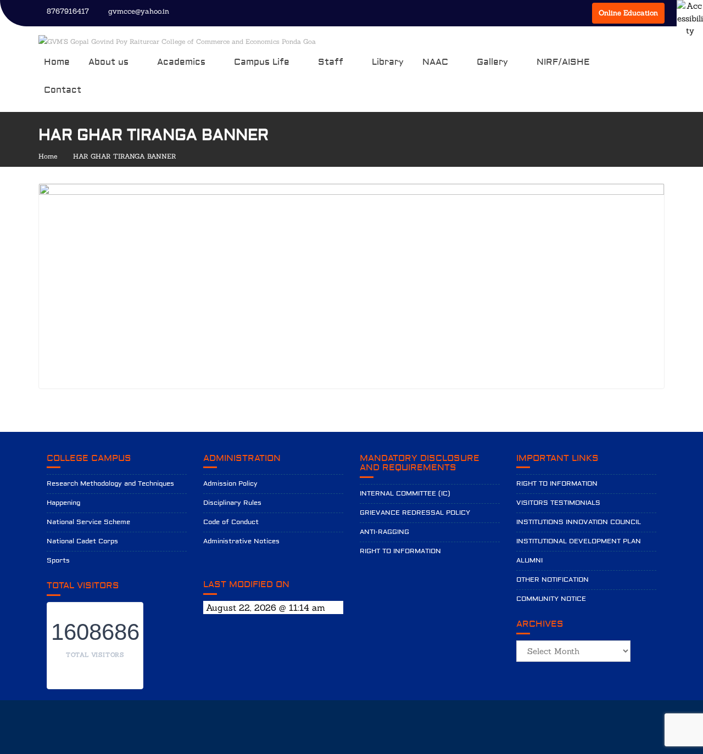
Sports (58, 560)
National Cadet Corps (82, 541)
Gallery (492, 62)
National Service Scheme (88, 522)
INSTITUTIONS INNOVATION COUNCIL (578, 522)
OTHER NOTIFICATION (552, 580)
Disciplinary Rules (232, 503)
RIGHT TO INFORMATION (400, 551)
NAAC (435, 62)
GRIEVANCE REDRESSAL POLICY (415, 513)
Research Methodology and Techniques (110, 484)
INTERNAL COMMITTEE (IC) (405, 493)
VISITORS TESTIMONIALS (558, 503)
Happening (63, 503)
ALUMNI (529, 560)
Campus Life (261, 62)
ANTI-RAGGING (384, 532)
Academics (181, 62)
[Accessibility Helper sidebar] (690, 13)
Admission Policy (230, 484)
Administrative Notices (241, 541)
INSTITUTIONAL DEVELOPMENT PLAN (578, 541)
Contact (62, 90)
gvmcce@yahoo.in (138, 11)
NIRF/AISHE (563, 62)
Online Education (628, 13)
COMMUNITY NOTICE (551, 599)
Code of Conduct (231, 522)
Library (388, 62)
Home (57, 62)
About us (108, 62)
